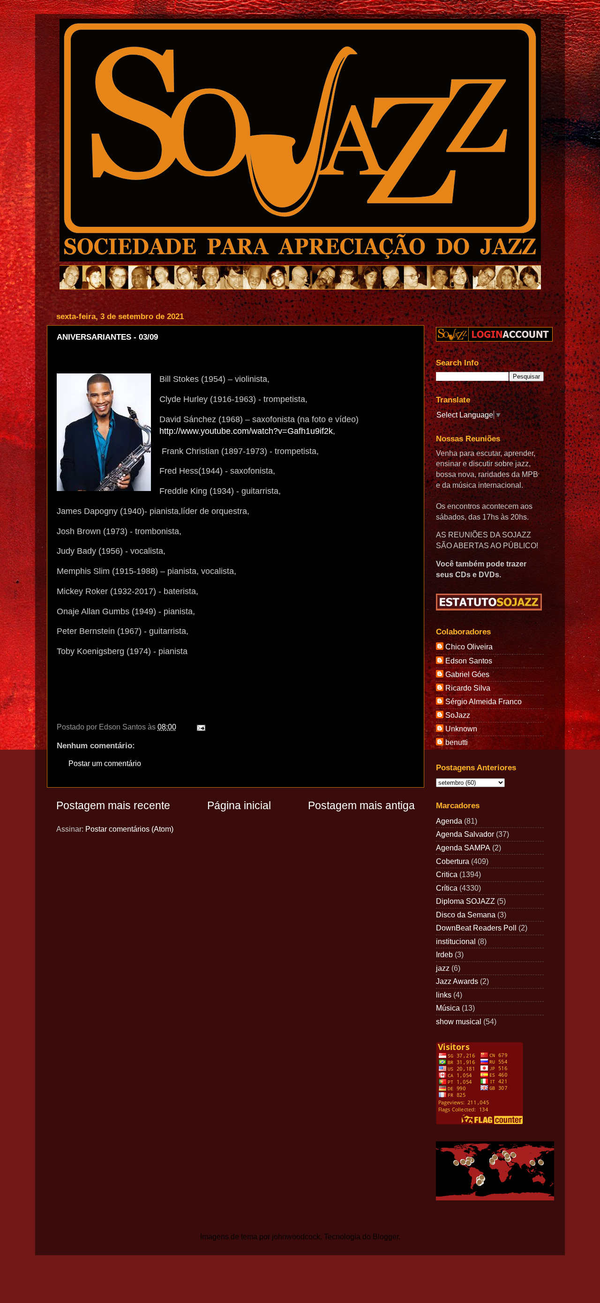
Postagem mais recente (113, 805)
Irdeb (444, 954)
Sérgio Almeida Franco (483, 701)
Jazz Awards (457, 981)
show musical (458, 1021)
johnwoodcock (296, 1236)
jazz (443, 968)
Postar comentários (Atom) (129, 829)
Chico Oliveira (469, 646)
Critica (447, 874)
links (443, 994)
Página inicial (239, 805)
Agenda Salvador (465, 834)
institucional (456, 941)
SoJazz (457, 715)
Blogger (385, 1236)
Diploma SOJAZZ (465, 901)
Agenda (449, 821)
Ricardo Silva (467, 688)
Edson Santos (468, 660)
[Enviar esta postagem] (199, 726)
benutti (456, 742)
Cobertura (452, 861)
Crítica (447, 888)
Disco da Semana (465, 914)
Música (448, 1008)
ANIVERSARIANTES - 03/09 (107, 337)
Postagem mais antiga (361, 805)
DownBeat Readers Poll (476, 927)
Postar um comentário (104, 763)
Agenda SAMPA (463, 847)
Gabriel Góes (467, 674)
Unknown (461, 728)
